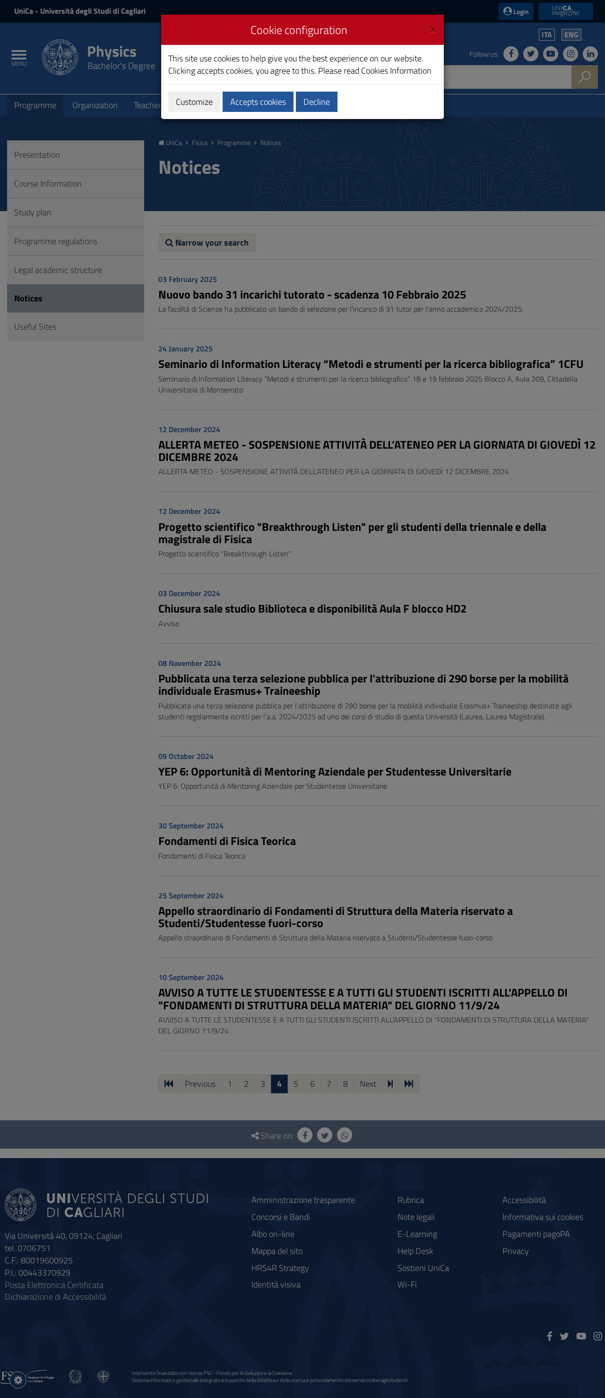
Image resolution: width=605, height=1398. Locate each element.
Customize (194, 101)
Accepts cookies (258, 101)
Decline (316, 101)
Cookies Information (396, 70)
